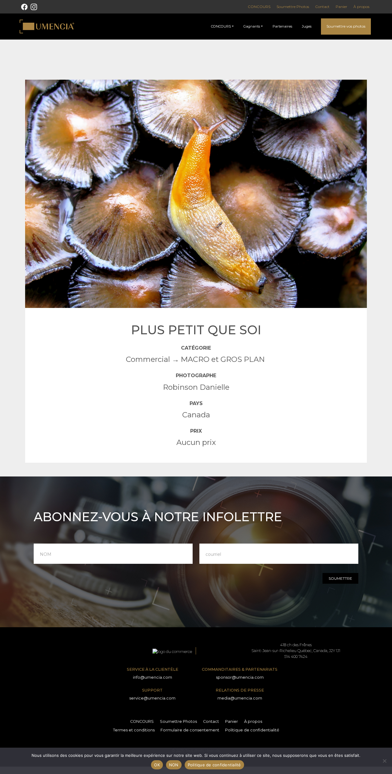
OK (157, 764)
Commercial (148, 359)
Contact (322, 6)
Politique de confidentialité (252, 730)
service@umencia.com (152, 698)
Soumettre (340, 578)
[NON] (384, 761)
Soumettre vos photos (345, 26)
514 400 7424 (295, 656)
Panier (341, 6)
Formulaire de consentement (189, 730)
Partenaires (282, 26)
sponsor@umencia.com (240, 677)
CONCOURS (259, 6)
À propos (361, 6)
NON (174, 764)
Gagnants (251, 26)
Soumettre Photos (293, 6)
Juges (306, 26)
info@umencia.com (152, 677)
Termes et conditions (134, 730)
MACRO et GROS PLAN (223, 359)
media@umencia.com (239, 698)
